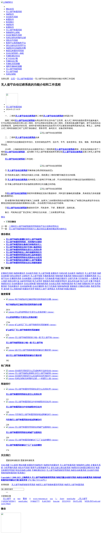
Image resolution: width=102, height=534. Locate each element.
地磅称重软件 (19, 273)
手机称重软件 (13, 286)
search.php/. (23, 501)
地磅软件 (10, 14)
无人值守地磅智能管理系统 (58, 470)
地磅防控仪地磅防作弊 (16, 48)
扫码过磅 (63, 273)
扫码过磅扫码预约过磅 (16, 38)
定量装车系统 (7, 273)
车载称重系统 (49, 276)
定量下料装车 (95, 281)
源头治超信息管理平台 (16, 45)
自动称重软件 (17, 284)
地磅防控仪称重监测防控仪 (83, 468)
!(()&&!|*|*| (35, 501)
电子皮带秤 (37, 281)
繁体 (25, 499)
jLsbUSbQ (46, 501)
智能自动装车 (78, 276)
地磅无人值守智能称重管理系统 (50, 485)
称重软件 (10, 19)
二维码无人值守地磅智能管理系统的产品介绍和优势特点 (34, 226)
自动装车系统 (12, 17)
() (30, 499)
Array (62, 499)
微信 (3, 217)
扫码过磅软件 (15, 276)
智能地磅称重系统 (9, 473)
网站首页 (10, 9)
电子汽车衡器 (51, 286)
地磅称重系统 (67, 284)
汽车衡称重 (50, 278)
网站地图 (22, 465)
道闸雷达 (51, 289)
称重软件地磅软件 (35, 465)
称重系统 (68, 276)
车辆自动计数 (12, 61)
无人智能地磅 (16, 289)
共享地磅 (60, 289)
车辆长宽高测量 (13, 64)
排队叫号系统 (12, 40)
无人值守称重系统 (14, 12)
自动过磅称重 (30, 284)
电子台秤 (84, 281)
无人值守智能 (36, 276)
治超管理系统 (26, 281)
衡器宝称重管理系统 (15, 51)
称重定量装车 (70, 289)
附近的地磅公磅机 (23, 470)
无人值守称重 (44, 273)
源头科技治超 (74, 281)
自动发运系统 (55, 284)
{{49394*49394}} (8, 501)
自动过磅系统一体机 (15, 53)
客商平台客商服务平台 (16, 43)
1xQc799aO (6, 504)
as (14, 499)
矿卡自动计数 (12, 58)
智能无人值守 (41, 289)
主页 (13, 79)
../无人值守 (82, 499)
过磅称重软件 (38, 278)
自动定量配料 (38, 286)
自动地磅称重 (26, 286)
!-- (56, 499)
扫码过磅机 (11, 74)
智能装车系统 (49, 281)
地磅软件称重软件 (51, 465)
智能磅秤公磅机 (13, 32)
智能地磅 (59, 276)
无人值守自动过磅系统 (25, 116)
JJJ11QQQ (66, 501)
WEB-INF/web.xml (92, 501)
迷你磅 (6, 289)
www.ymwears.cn (40, 499)
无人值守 (7, 499)
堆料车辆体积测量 (14, 66)
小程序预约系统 (10, 468)
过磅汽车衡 (73, 278)
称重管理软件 (61, 281)
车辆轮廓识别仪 (13, 56)
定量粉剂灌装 (84, 286)
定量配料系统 (15, 278)
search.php (71, 499)
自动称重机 (27, 278)
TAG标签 (14, 465)
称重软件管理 (28, 289)
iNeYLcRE (77, 501)
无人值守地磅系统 (14, 69)
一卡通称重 (94, 278)
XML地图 (5, 465)
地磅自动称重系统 (79, 470)
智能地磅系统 (42, 284)
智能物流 (74, 286)
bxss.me (56, 501)
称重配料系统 (91, 276)
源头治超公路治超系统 (61, 468)
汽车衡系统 (83, 278)
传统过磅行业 (13, 281)
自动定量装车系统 (14, 35)
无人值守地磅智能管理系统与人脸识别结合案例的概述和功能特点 (38, 229)
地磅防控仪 (6, 284)
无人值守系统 (91, 273)
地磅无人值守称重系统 (74, 485)
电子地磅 (78, 284)
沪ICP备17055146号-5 (37, 480)
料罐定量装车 (61, 278)
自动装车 (72, 273)
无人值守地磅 (12, 71)
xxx (51, 499)
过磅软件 (26, 276)
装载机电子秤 (88, 284)
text (19, 499)
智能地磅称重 (63, 286)
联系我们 (10, 22)
